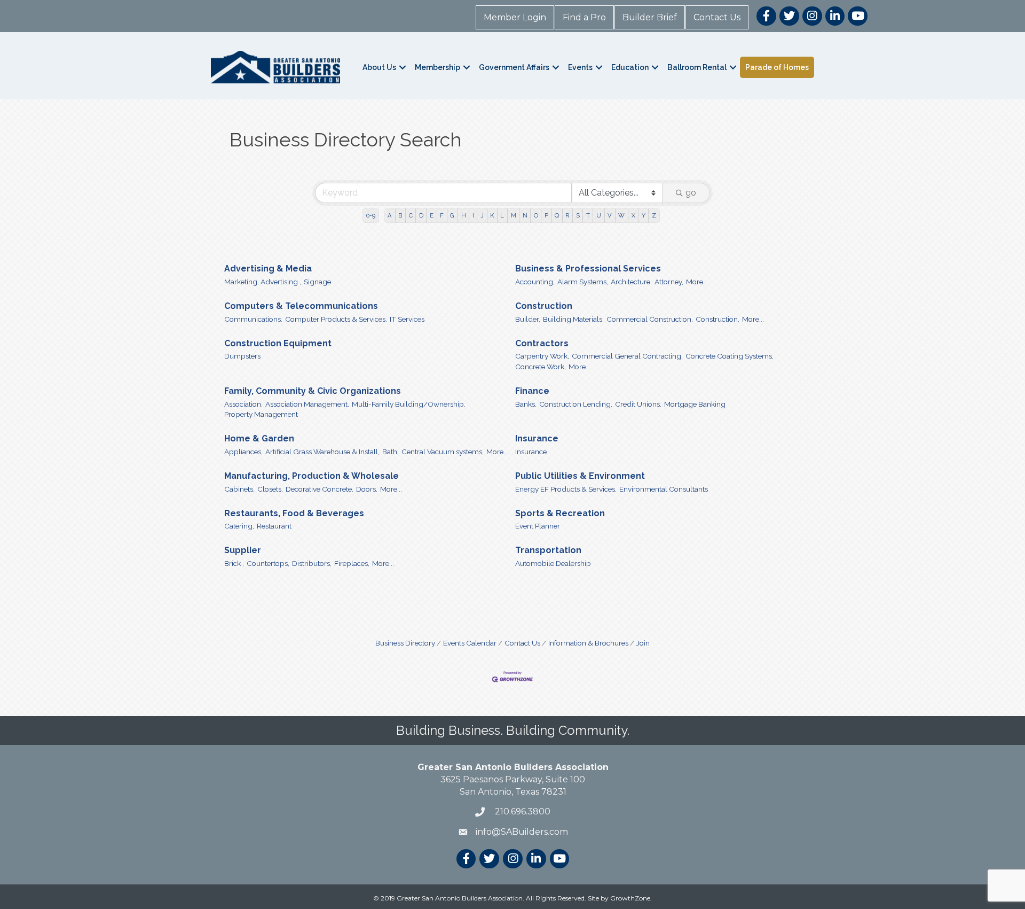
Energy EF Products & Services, (566, 489)
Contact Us (716, 17)
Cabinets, (239, 489)
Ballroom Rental (697, 67)
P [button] (546, 215)
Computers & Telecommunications (301, 306)
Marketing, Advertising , (262, 281)
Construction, (717, 319)
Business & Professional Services (588, 268)
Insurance (536, 438)
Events (580, 67)
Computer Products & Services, (336, 319)
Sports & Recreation (560, 513)
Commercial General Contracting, (627, 356)
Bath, (390, 451)
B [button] (400, 215)
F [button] (442, 215)
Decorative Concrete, (319, 489)
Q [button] (557, 215)
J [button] (482, 215)
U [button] (598, 215)
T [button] (588, 215)
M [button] (513, 215)
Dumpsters (242, 356)
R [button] (567, 215)
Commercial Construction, (649, 319)
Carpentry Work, (542, 356)
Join (643, 643)
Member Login (515, 17)
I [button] (473, 215)
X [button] (633, 215)
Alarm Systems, (582, 281)
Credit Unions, (638, 404)
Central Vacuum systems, (442, 451)
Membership (437, 67)
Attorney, (669, 281)
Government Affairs (514, 67)
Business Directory (405, 643)
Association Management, (307, 404)
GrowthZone (630, 898)
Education (630, 67)
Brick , (234, 563)
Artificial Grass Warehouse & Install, (322, 451)
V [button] (610, 215)
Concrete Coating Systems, (729, 356)
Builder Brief (649, 17)
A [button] (390, 215)
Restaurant (274, 526)
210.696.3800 (521, 811)
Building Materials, (573, 319)
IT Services (407, 319)
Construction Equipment (278, 343)
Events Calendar (469, 643)
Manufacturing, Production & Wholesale (311, 476)
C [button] (411, 215)
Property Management (261, 414)
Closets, (270, 489)
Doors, (366, 489)
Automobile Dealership (553, 563)
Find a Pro (584, 17)
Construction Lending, (575, 404)
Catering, (239, 526)
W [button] (621, 215)
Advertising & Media (268, 268)
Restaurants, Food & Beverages (294, 513)
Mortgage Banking (695, 404)
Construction (543, 306)
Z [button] (654, 215)
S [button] (578, 215)
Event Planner (537, 526)
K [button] (492, 215)
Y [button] (643, 215)
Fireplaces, (351, 563)
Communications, (253, 319)
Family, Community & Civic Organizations (312, 391)
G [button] (452, 215)
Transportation (548, 550)
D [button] (421, 215)
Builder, (527, 319)
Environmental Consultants (663, 489)
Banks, (526, 404)
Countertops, (268, 563)
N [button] (525, 215)
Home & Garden (259, 438)
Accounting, (535, 281)
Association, (243, 404)
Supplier (242, 550)
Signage (317, 281)
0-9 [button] (370, 215)
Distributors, (312, 563)
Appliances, (243, 451)
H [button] (463, 215)
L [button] (502, 215)
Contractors (542, 343)
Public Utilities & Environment (580, 476)
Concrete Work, (540, 366)
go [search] (690, 193)
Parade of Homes (777, 67)
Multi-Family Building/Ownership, (409, 404)
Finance (532, 391)
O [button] (536, 215)
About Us (379, 67)
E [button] (431, 215)
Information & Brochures (588, 643)
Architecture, (631, 281)
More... (697, 281)
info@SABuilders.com (522, 832)
